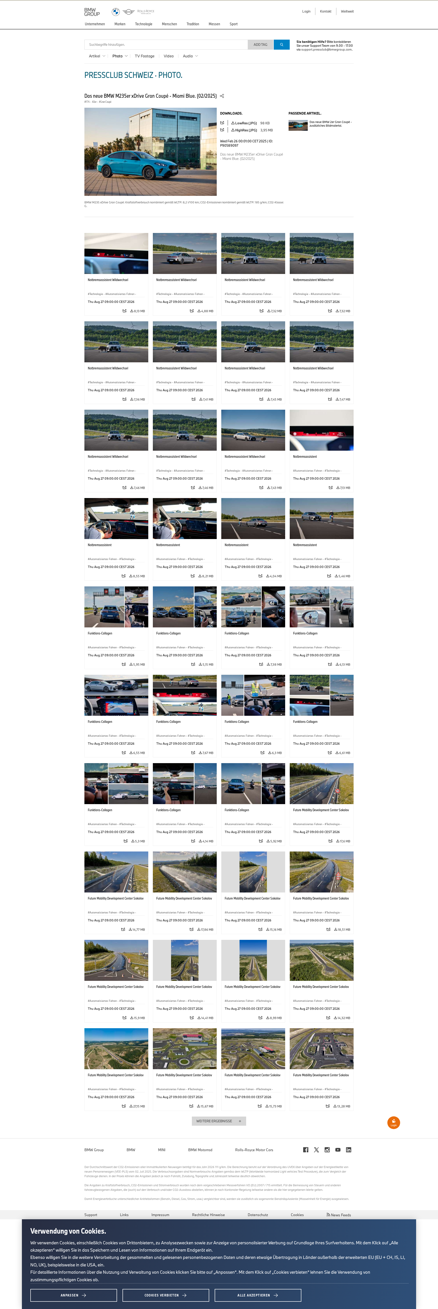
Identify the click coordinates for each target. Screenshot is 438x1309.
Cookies (297, 1214)
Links (124, 1214)
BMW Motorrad (200, 1150)
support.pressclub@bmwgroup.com (326, 49)
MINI (161, 1150)
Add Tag (260, 44)
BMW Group (94, 1150)
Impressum (160, 1214)
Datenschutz (258, 1214)
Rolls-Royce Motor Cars (254, 1150)
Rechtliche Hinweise (208, 1214)
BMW (131, 1150)
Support (90, 1214)
